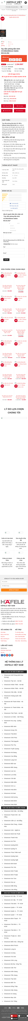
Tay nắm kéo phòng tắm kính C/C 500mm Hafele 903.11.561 (21, 397)
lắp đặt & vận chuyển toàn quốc (14, 80)
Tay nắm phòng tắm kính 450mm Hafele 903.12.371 (7, 355)
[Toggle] (2, 675)
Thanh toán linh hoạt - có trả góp (12, 84)
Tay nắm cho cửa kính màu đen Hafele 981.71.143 (7, 331)
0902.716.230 (19, 621)
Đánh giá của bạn (7, 232)
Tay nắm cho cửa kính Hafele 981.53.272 (7, 396)
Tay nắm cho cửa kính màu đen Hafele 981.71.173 (21, 355)
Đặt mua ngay (20, 106)
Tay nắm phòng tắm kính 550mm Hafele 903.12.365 (7, 376)
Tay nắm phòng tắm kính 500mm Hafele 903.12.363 (7, 310)
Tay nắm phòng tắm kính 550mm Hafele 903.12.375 (7, 287)
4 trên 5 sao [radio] (7, 228)
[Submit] (21, 7)
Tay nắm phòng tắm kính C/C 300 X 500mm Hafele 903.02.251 (21, 287)
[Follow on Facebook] (2, 655)
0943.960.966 (13, 98)
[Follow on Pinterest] (7, 655)
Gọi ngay (15, 1015)
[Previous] (4, 27)
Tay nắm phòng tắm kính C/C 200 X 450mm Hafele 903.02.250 (21, 332)
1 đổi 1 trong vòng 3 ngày (13, 86)
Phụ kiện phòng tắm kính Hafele (12, 9)
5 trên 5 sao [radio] (7, 230)
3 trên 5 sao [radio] (7, 225)
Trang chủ (3, 9)
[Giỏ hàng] (25, 2)
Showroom (15, 1018)
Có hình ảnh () (14, 203)
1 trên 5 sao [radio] (6, 223)
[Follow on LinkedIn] (9, 655)
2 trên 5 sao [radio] (14, 223)
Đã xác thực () (14, 205)
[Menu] (2, 2)
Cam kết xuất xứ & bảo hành (14, 82)
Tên (4, 247)
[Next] (24, 27)
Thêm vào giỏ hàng (7, 106)
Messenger (22, 1015)
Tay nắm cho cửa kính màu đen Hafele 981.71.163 (21, 310)
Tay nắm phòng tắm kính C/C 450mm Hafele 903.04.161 (21, 376)
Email (5, 253)
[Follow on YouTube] (12, 655)
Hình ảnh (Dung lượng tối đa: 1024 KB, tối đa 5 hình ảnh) (13, 241)
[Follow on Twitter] (4, 655)
